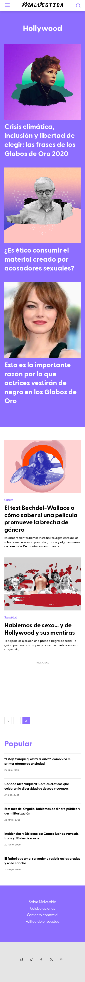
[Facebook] (41, 960)
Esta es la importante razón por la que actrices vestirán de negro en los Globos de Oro (40, 383)
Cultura (8, 499)
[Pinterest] (61, 960)
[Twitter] (51, 960)
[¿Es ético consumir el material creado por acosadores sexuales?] (42, 205)
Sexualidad (10, 617)
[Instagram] (21, 960)
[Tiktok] (31, 960)
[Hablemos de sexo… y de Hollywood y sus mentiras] (42, 583)
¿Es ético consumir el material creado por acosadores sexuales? (39, 259)
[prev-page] (8, 720)
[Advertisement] (42, 684)
